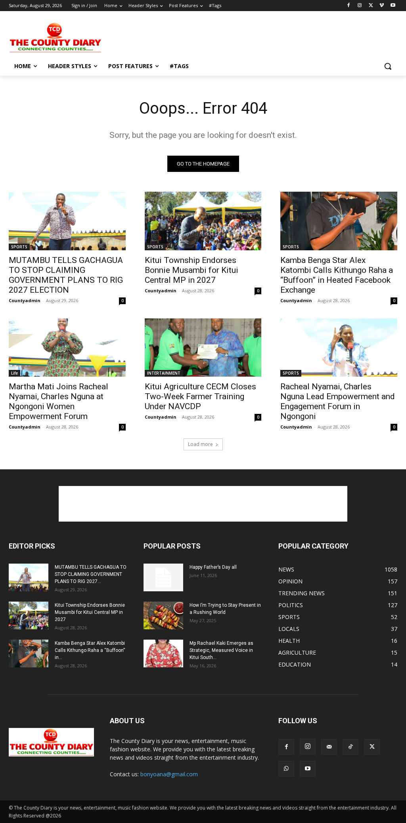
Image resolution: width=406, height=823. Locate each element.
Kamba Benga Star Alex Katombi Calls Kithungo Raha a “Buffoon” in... (90, 650)
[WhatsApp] (286, 769)
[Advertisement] (194, 37)
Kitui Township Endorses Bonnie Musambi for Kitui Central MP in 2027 (191, 270)
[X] (370, 5)
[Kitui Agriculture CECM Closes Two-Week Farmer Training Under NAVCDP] (203, 347)
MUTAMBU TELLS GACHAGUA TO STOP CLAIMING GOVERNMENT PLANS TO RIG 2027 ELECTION (66, 275)
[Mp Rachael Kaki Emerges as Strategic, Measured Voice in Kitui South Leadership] (163, 653)
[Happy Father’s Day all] (163, 577)
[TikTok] (350, 747)
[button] (387, 66)
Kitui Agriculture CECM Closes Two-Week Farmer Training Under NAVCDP (200, 396)
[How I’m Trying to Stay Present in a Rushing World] (163, 615)
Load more (200, 444)
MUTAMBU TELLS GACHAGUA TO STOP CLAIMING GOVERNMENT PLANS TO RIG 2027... (90, 574)
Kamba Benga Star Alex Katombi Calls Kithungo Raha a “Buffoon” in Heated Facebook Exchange (336, 275)
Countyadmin (24, 300)
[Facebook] (348, 5)
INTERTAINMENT (163, 373)
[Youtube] (392, 5)
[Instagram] (359, 5)
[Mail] (329, 747)
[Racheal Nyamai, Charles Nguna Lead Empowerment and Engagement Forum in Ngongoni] (338, 347)
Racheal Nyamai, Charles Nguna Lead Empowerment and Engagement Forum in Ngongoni (337, 401)
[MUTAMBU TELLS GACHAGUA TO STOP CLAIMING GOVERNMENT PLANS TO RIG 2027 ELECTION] (67, 221)
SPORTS (19, 247)
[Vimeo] (381, 5)
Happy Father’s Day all (213, 567)
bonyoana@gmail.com (169, 774)
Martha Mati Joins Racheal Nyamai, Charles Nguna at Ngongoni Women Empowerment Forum (58, 401)
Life (14, 373)
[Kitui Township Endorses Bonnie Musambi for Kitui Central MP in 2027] (203, 221)
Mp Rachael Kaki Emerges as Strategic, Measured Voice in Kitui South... (221, 650)
